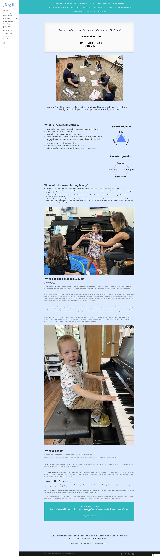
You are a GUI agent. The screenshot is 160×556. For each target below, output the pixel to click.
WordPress (72, 553)
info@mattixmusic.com (101, 543)
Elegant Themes (56, 553)
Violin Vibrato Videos (78, 11)
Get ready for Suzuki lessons (89, 516)
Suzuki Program (7, 24)
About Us (6, 10)
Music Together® (8, 21)
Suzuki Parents (107, 3)
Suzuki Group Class (70, 3)
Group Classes (7, 18)
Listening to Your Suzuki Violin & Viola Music (119, 7)
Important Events (8, 30)
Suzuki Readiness (82, 3)
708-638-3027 (88, 543)
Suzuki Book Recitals (118, 3)
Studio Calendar (7, 33)
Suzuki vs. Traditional (95, 3)
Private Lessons (7, 15)
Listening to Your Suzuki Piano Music (58, 7)
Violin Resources (87, 7)
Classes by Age (7, 13)
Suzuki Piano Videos (75, 7)
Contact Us (6, 39)
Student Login (7, 36)
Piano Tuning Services (7, 27)
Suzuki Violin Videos (99, 7)
